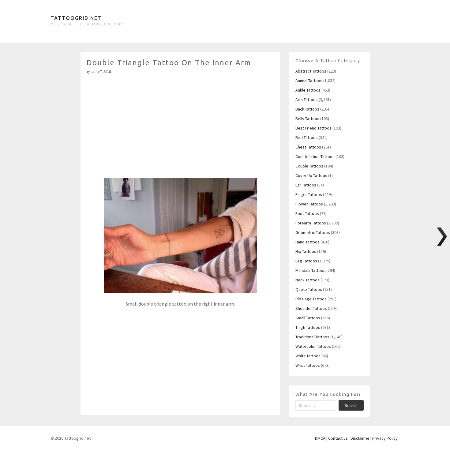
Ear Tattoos (305, 185)
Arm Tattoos (306, 99)
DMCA (320, 438)
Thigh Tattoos (307, 327)
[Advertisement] (180, 123)
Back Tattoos (307, 109)
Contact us (338, 438)
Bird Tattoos (306, 137)
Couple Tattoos (309, 166)
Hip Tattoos (305, 251)
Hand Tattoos (307, 242)
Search (351, 405)
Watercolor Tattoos (313, 346)
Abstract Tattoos (310, 71)
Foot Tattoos (307, 213)
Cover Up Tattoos (311, 175)
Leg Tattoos (306, 261)
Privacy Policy (385, 438)
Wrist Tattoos (307, 365)
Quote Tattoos (308, 289)
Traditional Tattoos (312, 337)
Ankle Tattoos (308, 90)
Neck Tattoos (307, 280)
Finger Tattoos (308, 194)
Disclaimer (360, 438)
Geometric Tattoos (312, 232)
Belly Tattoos (307, 118)
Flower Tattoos (309, 204)
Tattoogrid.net (76, 18)
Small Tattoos (307, 318)
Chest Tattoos (308, 147)
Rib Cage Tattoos (311, 299)
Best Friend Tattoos (313, 128)
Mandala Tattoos (310, 270)
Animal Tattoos (308, 80)
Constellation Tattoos (315, 156)
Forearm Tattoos (310, 223)
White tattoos (308, 356)
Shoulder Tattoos (311, 308)
